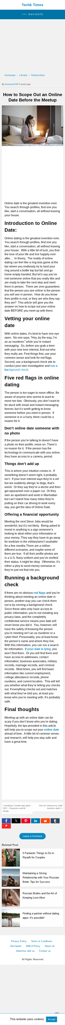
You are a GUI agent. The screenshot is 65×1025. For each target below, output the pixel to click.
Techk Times (32, 5)
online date (51, 729)
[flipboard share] (6, 827)
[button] (32, 14)
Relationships (38, 75)
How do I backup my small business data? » (50, 806)
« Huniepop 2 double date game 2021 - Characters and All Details (17, 808)
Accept (51, 1019)
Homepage (10, 75)
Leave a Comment (32, 836)
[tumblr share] (55, 822)
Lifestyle (23, 75)
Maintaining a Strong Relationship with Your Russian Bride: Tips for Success (41, 877)
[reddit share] (46, 822)
